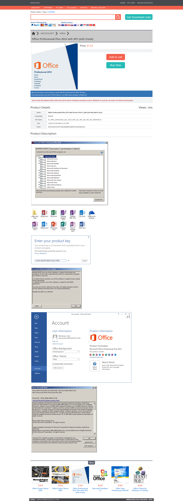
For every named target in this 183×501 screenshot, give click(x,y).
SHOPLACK (35, 3)
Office (62, 33)
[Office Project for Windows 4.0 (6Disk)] (140, 483)
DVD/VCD (83, 8)
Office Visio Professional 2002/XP (120, 489)
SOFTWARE (48, 8)
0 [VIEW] (51, 12)
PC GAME (59, 8)
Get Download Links (139, 17)
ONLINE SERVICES (145, 3)
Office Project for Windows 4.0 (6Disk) (140, 489)
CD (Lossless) (71, 8)
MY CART (131, 3)
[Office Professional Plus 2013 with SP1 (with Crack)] (80, 483)
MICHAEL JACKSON (98, 8)
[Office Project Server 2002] (40, 483)
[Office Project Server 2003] (60, 483)
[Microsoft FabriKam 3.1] (100, 483)
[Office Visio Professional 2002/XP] (120, 483)
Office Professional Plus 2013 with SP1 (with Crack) (80, 490)
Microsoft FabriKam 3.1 (100, 489)
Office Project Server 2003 (60, 489)
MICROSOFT (35, 8)
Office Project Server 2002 (40, 489)
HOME (122, 3)
